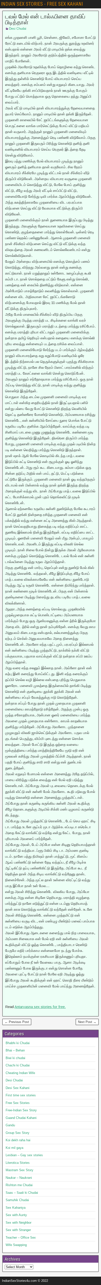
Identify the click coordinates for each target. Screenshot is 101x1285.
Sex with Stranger (18, 1230)
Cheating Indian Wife (20, 1073)
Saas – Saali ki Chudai (22, 1192)
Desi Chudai (17, 28)
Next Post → (87, 1022)
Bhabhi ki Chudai (18, 1043)
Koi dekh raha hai (18, 1140)
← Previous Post (17, 1022)
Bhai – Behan (15, 1050)
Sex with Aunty (16, 1215)
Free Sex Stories (18, 1103)
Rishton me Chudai (19, 1185)
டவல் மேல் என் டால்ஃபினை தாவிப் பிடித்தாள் (45, 19)
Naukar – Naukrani (19, 1178)
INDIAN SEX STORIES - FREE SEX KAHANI (42, 4)
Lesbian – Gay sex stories (24, 1155)
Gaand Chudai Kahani (21, 1118)
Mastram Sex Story (19, 1170)
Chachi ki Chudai (18, 1065)
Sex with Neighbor (18, 1222)
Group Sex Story (17, 1133)
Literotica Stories (18, 1163)
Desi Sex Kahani (17, 1088)
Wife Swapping (16, 1245)
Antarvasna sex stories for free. (40, 1007)
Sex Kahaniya (15, 1207)
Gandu (10, 1125)
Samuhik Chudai (17, 1200)
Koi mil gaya (14, 1148)
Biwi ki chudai (15, 1058)
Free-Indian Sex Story (21, 1110)
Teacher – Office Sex (21, 1237)
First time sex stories (21, 1095)
